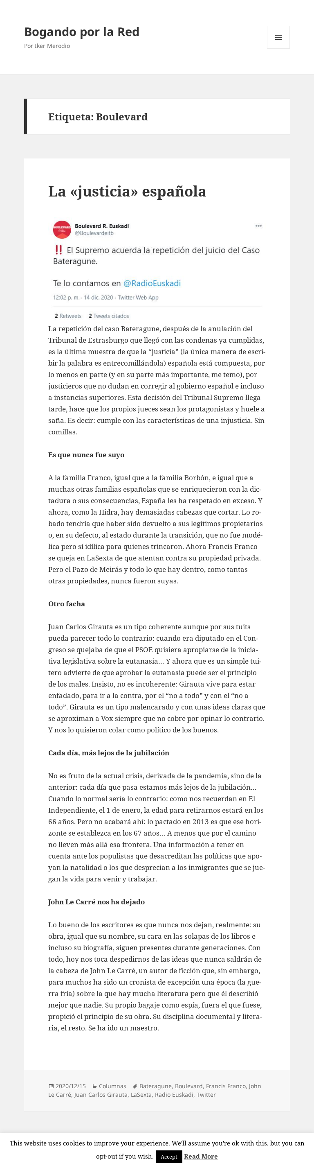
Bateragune (155, 1086)
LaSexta (141, 1094)
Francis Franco (226, 1086)
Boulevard (189, 1086)
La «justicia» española (127, 191)
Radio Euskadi (174, 1094)
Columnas (112, 1086)
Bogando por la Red (81, 31)
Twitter (206, 1094)
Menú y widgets (278, 48)
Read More (201, 1156)
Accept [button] (169, 1156)
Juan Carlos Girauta (101, 1094)
